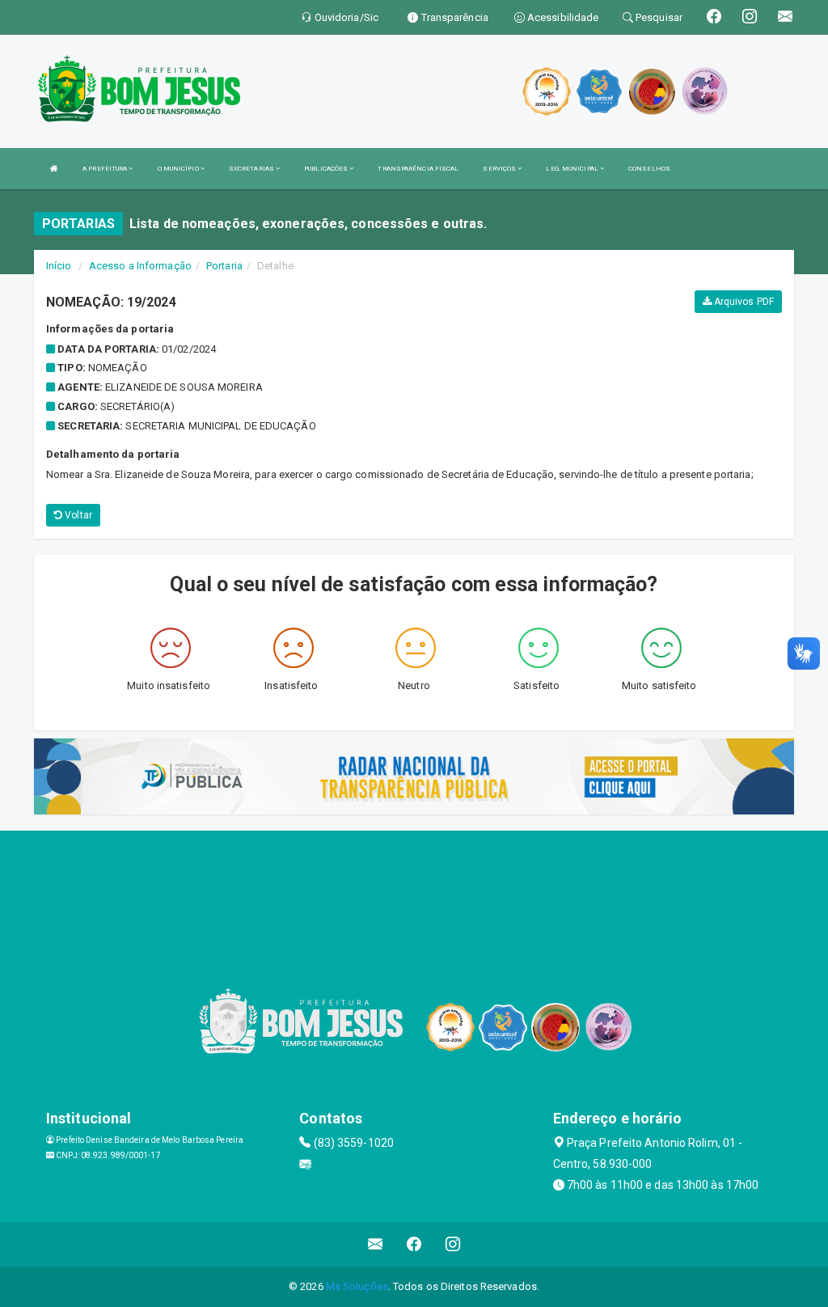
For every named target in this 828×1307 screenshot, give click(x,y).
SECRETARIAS (252, 168)
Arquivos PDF (743, 301)
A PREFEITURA (105, 168)
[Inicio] (54, 168)
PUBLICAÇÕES (326, 168)
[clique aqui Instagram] (453, 1244)
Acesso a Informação (140, 266)
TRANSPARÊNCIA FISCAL (418, 168)
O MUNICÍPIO (179, 168)
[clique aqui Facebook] (414, 1244)
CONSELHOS (649, 168)
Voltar (77, 515)
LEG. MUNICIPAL (573, 168)
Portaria (224, 266)
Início (59, 266)
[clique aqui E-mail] (375, 1244)
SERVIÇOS (500, 168)
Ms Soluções (357, 1286)
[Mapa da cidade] (414, 891)
